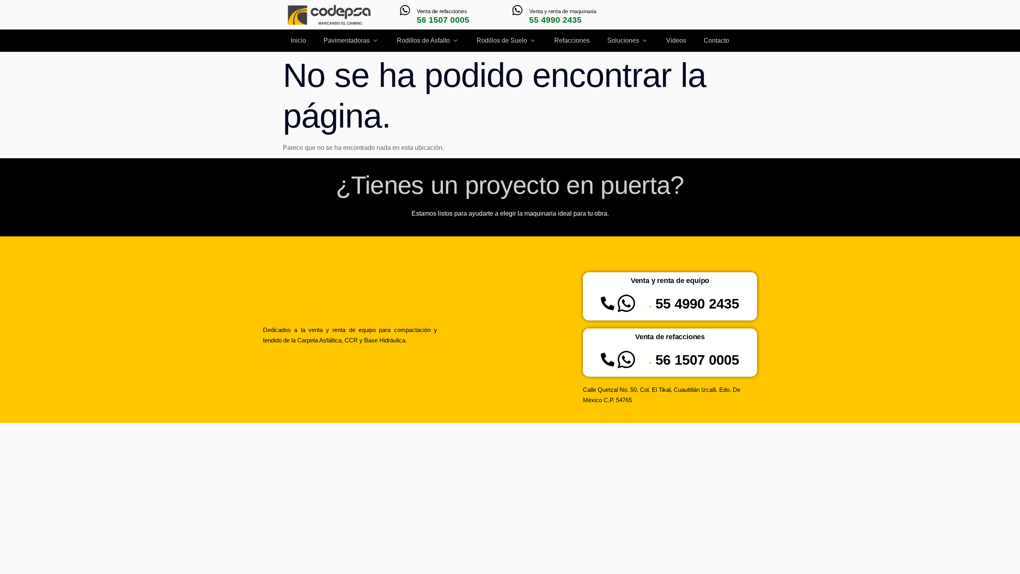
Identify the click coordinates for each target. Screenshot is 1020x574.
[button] (351, 40)
